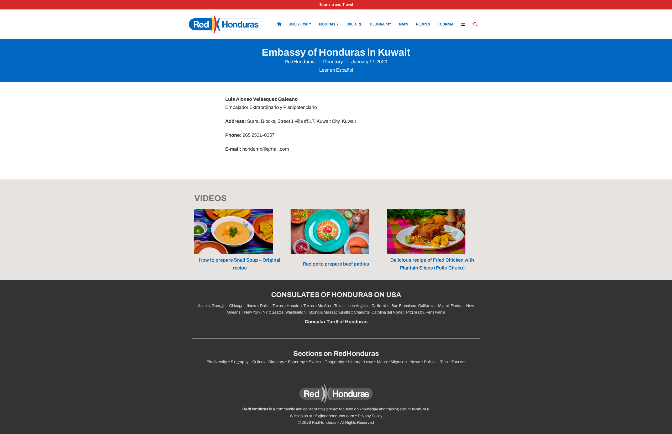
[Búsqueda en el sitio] (475, 24)
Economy (296, 362)
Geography (380, 24)
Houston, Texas (300, 306)
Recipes (423, 24)
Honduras (419, 409)
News (415, 362)
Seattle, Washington (289, 312)
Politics (430, 362)
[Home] (225, 24)
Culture (354, 24)
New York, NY (256, 312)
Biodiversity (299, 24)
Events (315, 362)
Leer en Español (336, 70)
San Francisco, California (412, 306)
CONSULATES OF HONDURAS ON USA (336, 295)
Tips (444, 362)
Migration (399, 362)
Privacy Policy (370, 416)
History (354, 362)
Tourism (445, 24)
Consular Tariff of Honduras (336, 321)
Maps (403, 24)
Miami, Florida (450, 306)
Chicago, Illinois (242, 306)
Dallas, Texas (271, 306)
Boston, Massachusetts (329, 312)
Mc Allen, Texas (331, 306)
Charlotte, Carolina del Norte (378, 312)
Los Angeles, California (368, 306)
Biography (329, 24)
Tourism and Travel (336, 4)
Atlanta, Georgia (211, 306)
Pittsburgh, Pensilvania (425, 312)
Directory (333, 61)
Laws (368, 362)
